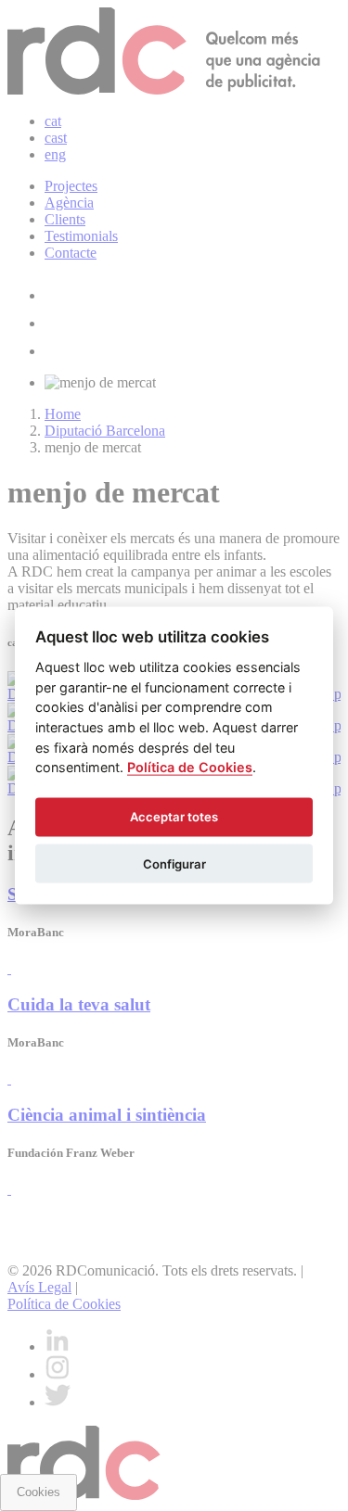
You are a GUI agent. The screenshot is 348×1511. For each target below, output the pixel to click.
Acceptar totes (174, 816)
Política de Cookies (189, 767)
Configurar (174, 863)
